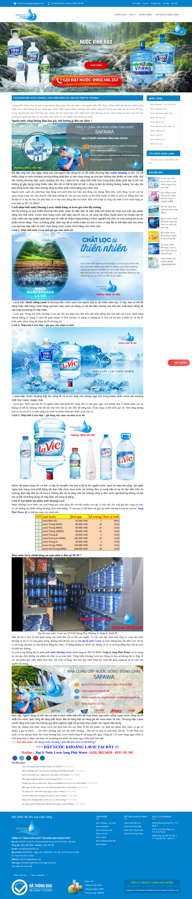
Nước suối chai (20, 875)
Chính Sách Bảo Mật (132, 826)
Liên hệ (174, 3)
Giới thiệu (136, 3)
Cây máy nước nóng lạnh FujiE (163, 161)
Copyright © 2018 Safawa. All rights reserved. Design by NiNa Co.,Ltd (152, 890)
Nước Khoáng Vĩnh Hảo (162, 126)
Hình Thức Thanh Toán (133, 830)
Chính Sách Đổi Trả (132, 823)
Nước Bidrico (157, 139)
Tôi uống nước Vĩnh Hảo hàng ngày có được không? (43, 791)
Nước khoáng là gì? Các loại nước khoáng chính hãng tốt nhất (47, 771)
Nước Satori (157, 122)
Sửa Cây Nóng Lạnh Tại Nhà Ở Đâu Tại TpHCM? (41, 767)
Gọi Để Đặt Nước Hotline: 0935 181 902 (67, 3)
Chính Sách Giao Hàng (133, 834)
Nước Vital (156, 135)
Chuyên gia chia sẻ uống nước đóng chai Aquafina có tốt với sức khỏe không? (53, 783)
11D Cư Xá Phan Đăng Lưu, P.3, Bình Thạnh (163, 830)
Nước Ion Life (157, 117)
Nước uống (145, 14)
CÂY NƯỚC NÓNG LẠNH (167, 14)
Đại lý (132, 14)
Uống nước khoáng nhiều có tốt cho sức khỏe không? (43, 800)
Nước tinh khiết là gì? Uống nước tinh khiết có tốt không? (45, 775)
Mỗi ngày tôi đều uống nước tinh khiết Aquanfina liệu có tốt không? (49, 787)
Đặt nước (180, 363)
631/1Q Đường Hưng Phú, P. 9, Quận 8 (165, 824)
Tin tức (146, 3)
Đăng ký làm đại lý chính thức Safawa (152, 882)
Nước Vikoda (157, 131)
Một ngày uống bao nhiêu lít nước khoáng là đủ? (41, 779)
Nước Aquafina (158, 109)
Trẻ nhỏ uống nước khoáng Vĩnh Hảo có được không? (43, 796)
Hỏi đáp (166, 3)
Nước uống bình (38, 875)
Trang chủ (120, 14)
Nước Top (156, 144)
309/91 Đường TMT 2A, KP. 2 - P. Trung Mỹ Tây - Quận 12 (165, 837)
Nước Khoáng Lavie (161, 113)
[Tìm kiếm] (127, 3)
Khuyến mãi (156, 3)
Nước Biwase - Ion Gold (163, 104)
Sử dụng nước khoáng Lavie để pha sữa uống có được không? (47, 804)
